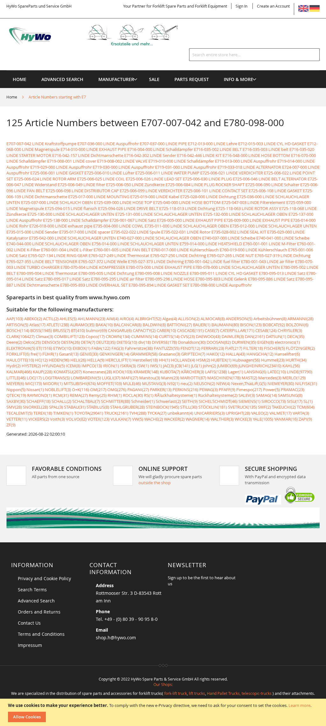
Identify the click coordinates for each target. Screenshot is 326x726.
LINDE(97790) (299, 372)
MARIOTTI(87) (193, 378)
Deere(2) (14, 342)
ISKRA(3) (128, 366)
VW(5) (137, 419)
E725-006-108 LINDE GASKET (275, 190)
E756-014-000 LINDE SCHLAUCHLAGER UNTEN (135, 244)
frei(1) (36, 354)
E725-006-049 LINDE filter (81, 184)
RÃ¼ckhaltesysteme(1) (175, 395)
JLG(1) (196, 366)
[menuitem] (116, 79)
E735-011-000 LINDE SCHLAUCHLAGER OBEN (187, 226)
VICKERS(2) (38, 419)
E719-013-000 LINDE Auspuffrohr (245, 161)
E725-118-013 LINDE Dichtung (187, 208)
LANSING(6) (255, 372)
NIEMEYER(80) (280, 383)
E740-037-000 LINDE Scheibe (228, 238)
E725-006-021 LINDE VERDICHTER (231, 173)
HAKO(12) (215, 354)
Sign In (241, 6)
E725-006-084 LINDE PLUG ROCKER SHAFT (205, 184)
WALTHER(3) (222, 419)
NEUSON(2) (204, 383)
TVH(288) (137, 413)
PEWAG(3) (208, 389)
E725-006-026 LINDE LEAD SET (154, 179)
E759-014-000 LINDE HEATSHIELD (211, 244)
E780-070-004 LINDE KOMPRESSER (92, 267)
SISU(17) (294, 401)
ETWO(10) (62, 348)
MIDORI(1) (53, 383)
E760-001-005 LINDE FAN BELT (122, 250)
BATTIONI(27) (179, 325)
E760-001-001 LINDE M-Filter (269, 244)
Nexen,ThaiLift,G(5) (248, 383)
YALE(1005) (263, 419)
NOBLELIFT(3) (58, 389)
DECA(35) (295, 336)
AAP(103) (14, 319)
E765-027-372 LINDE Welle (102, 261)
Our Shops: (163, 684)
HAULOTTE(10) (20, 360)
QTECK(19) (16, 395)
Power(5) (271, 389)
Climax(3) (44, 336)
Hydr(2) (13, 366)
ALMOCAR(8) (213, 319)
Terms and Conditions (41, 634)
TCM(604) (306, 407)
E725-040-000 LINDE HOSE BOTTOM (187, 202)
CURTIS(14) (169, 336)
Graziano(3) (169, 354)
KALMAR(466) (19, 372)
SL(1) (308, 401)
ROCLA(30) (133, 395)
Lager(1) (235, 372)
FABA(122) (100, 348)
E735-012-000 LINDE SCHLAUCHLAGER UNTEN (273, 226)
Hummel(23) (273, 360)
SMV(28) (14, 407)
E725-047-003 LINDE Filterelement (253, 202)
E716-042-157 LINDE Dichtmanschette (87, 155)
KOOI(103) (122, 372)
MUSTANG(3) (154, 383)
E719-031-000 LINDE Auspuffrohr (185, 167)
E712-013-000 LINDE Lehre (212, 143)
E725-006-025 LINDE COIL (101, 179)
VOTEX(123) (99, 419)
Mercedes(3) (269, 378)
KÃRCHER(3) (192, 372)
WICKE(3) (243, 419)
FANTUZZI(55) (167, 348)
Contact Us (29, 623)
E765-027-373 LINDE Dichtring (156, 261)
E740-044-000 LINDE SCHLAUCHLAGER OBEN (48, 244)
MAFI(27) (129, 378)
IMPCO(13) (92, 366)
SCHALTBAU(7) (86, 401)
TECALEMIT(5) (19, 413)
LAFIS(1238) (216, 372)
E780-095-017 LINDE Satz (67, 279)
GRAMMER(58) (144, 354)
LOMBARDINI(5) (86, 378)
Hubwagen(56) (246, 360)
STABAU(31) (75, 407)
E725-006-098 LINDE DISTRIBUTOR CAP (82, 190)
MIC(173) (33, 383)
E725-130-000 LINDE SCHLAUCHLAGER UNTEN (70, 214)
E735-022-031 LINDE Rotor (185, 232)
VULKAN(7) (120, 419)
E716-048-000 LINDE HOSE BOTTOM (256, 155)
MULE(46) (132, 383)
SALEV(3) (246, 395)
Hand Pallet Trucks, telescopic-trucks (239, 693)
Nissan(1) (35, 389)
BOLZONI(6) (297, 325)
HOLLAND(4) (183, 360)
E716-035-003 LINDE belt (265, 149)
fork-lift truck (175, 693)
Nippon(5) (15, 389)
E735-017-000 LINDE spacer (84, 232)
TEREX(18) (42, 413)
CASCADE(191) (190, 330)
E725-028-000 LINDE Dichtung (208, 197)
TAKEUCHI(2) (284, 407)
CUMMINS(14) (144, 336)
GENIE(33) (89, 354)
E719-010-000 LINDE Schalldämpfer (181, 161)
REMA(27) (79, 395)
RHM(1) (115, 395)
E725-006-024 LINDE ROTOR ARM (45, 179)
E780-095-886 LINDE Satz (271, 279)
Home (12, 96)
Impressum (30, 645)
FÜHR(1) (50, 354)
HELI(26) (78, 360)
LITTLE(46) (16, 378)
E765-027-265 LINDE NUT (230, 255)
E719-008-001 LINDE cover (71, 161)
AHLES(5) (68, 319)
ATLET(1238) (57, 325)
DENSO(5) (51, 342)
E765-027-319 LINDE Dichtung (282, 255)
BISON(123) (251, 325)
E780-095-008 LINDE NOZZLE (162, 273)
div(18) (144, 342)
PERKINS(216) (185, 389)
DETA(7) (88, 342)
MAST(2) (249, 378)
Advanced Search (36, 601)
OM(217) (98, 389)
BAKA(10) (104, 325)
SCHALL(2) (61, 401)
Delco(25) (32, 342)
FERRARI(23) (212, 348)
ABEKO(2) (33, 319)
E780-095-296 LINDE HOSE (170, 279)
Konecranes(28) (97, 372)
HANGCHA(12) (259, 354)
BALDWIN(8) (154, 325)
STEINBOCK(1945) (162, 407)
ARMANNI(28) (300, 319)
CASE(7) (212, 330)
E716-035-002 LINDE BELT (218, 149)
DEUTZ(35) (106, 342)
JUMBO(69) (227, 366)
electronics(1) (287, 342)
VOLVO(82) (76, 419)
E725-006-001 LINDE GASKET (56, 173)
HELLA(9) (95, 360)
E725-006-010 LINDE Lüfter (109, 173)
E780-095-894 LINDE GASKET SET (159, 285)
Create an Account (273, 6)
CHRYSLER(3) (290, 330)
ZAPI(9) (305, 419)
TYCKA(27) (157, 413)
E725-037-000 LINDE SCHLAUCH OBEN (57, 202)
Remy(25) (98, 395)
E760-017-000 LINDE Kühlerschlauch (185, 250)
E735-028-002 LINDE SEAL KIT (238, 232)
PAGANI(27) (138, 389)
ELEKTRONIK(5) (20, 348)
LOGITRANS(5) (56, 378)
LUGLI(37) (111, 378)
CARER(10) (166, 330)
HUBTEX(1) (221, 360)
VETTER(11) (16, 419)
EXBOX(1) (81, 348)
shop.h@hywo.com (116, 637)
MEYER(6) (15, 383)
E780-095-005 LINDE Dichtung (106, 273)
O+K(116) (80, 389)
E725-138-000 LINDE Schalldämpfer (76, 220)
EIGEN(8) (265, 342)
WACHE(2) (153, 419)
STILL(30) (188, 407)
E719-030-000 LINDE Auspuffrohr (123, 167)
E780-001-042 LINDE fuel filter (212, 261)
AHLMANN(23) (91, 319)
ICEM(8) (73, 366)
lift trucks (197, 693)
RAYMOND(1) (39, 395)
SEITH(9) (190, 401)
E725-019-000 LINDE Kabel (154, 197)
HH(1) (164, 360)
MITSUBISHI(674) (80, 383)
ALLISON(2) (189, 319)
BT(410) (78, 330)
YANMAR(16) (286, 419)
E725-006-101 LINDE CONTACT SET (215, 190)
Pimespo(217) (249, 389)
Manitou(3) (149, 378)
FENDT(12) (190, 348)
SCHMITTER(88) (115, 401)
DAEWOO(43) (208, 336)
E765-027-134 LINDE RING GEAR (58, 255)
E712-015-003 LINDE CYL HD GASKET (272, 143)
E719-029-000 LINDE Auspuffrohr (61, 167)
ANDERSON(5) (239, 319)
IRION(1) (111, 366)
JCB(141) (182, 366)
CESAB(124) (266, 330)
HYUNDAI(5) (53, 366)
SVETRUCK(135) (242, 407)
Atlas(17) (37, 325)
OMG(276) (116, 389)
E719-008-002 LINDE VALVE (122, 161)
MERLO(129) (294, 378)
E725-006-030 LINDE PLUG (207, 179)
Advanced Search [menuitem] (62, 79)
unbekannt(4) (180, 413)
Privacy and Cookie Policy (44, 578)
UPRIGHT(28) (238, 413)
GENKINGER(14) (114, 354)
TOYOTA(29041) (88, 413)
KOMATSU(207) (67, 372)
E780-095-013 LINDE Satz (282, 273)
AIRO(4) (127, 319)
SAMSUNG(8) (290, 395)
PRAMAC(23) (292, 389)
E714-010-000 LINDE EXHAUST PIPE (93, 149)
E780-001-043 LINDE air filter (267, 261)
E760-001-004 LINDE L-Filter (67, 250)
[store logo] (100, 35)
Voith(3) (57, 419)
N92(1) (173, 383)
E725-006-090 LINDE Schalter (272, 184)
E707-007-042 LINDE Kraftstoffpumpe (41, 143)
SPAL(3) (56, 407)
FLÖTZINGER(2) (300, 348)
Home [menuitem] (19, 79)
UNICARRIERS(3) (209, 413)
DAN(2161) (255, 336)
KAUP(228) (43, 372)
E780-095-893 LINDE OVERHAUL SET (94, 285)
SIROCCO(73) (273, 401)
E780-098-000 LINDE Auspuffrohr (221, 285)
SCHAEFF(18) (38, 401)
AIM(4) (112, 319)
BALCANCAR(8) (128, 325)
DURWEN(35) (244, 342)
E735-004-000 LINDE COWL (118, 226)
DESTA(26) (70, 342)
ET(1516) (44, 348)
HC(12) (41, 360)
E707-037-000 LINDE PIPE (163, 143)
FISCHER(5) (274, 348)
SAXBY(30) (15, 401)
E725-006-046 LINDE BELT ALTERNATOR (270, 179)
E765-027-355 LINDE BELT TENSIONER (41, 261)
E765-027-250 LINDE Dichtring (178, 255)
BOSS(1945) (41, 330)
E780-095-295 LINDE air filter (117, 279)
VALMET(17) (280, 413)
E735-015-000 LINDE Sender (32, 232)
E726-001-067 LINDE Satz (133, 220)
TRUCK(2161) (116, 413)
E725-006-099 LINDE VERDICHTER (151, 190)
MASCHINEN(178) (224, 378)
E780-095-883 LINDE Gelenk (221, 279)
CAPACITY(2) (144, 330)
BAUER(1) (201, 325)
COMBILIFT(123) (69, 336)
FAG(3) (117, 348)
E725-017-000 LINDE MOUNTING (98, 197)
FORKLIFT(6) (18, 354)
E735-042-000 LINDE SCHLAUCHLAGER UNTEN (72, 238)
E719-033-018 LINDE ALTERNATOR (249, 167)
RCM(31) (61, 395)
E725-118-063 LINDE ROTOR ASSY (247, 208)
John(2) (209, 366)
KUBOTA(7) (170, 372)
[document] (164, 712)
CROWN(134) (118, 336)
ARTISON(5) (17, 325)
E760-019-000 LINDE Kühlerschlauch (253, 250)
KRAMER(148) (146, 372)
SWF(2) (264, 407)
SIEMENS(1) (249, 401)
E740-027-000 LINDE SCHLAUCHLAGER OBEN (159, 238)
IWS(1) (156, 366)
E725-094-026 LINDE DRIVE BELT (128, 208)
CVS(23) (188, 336)
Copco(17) (95, 336)
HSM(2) (203, 360)
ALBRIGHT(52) (148, 319)
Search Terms (32, 590)
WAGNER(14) (197, 419)
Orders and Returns (39, 612)
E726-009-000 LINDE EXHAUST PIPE (257, 220)
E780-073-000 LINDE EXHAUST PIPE (159, 267)
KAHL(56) (291, 366)
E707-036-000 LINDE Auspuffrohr (108, 143)
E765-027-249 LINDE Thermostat (119, 255)
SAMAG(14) (266, 395)
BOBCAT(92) (274, 325)
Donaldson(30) (192, 342)
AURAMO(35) (82, 325)
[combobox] (254, 54)
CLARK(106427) (20, 336)
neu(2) (187, 383)
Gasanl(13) (69, 354)
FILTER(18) (253, 348)
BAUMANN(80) (225, 325)
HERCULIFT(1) (118, 360)
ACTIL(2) (51, 319)
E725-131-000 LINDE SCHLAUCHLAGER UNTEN (158, 214)
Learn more (299, 705)
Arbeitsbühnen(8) (270, 319)
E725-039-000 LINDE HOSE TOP (123, 202)
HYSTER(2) (31, 366)
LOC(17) (34, 378)
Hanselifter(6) (287, 354)
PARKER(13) (161, 389)
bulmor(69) (96, 330)
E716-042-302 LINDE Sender (150, 155)
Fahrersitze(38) (139, 348)
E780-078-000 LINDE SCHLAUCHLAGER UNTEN (236, 267)
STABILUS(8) (98, 407)
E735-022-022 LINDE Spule (135, 232)
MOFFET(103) (109, 383)
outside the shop (154, 482)
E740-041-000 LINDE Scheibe (282, 238)
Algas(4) (169, 319)
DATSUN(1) (276, 336)
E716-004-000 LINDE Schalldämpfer (160, 149)
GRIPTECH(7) (193, 354)
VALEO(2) (259, 413)
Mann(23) (170, 378)
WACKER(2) (174, 419)
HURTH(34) (296, 360)
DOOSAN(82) (219, 342)
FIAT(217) (233, 348)
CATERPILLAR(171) (237, 330)
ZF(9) (11, 425)
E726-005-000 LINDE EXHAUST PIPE (190, 220)
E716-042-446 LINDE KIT (199, 155)
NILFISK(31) (306, 383)
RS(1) (148, 395)
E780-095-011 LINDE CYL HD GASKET (224, 273)
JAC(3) (168, 366)
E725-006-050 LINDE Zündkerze (135, 184)
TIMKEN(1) (63, 413)
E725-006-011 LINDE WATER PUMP (167, 173)
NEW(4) (223, 383)
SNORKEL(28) (35, 407)
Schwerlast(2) (168, 401)
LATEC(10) (276, 372)
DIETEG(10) (127, 342)
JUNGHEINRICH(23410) (259, 366)
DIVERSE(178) (164, 342)
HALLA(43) (235, 354)
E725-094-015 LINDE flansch (71, 208)
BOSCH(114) (17, 330)
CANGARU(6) (120, 330)
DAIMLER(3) (233, 336)
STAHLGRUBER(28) (127, 407)
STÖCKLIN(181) (212, 407)
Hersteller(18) (145, 360)
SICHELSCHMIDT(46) (218, 401)
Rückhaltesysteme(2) (217, 395)
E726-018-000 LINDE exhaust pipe (60, 226)
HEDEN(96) (59, 360)
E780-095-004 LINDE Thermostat (47, 273)
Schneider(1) (143, 401)
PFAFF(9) (227, 389)
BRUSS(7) (61, 330)
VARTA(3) (301, 413)
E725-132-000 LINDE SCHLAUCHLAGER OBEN (245, 214)
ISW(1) (143, 366)
